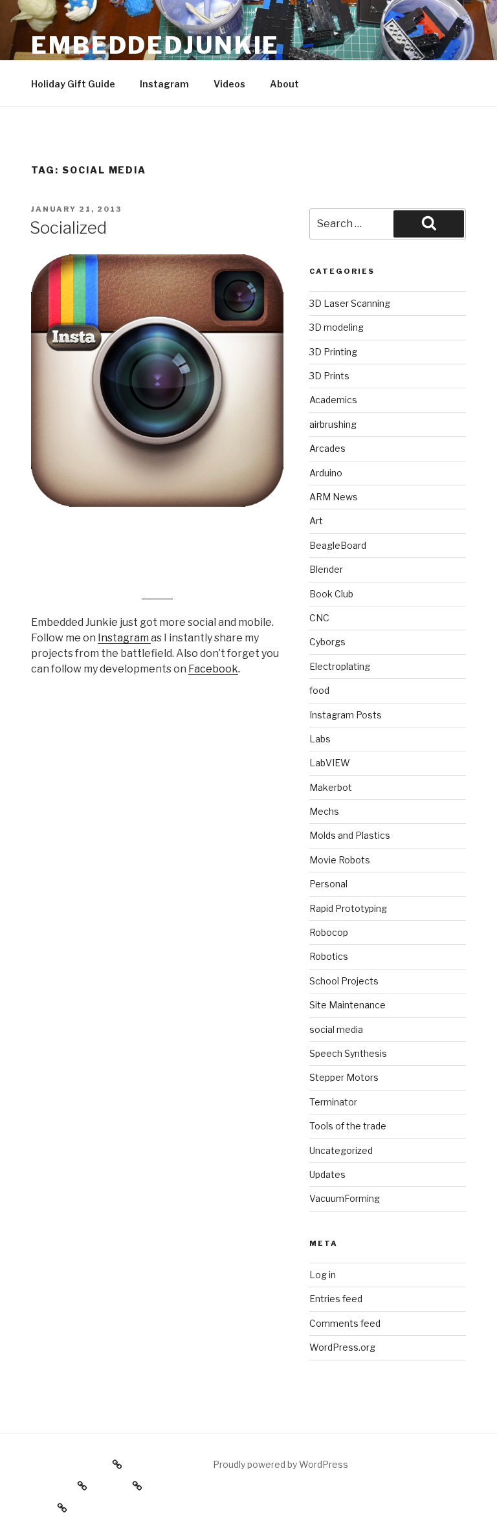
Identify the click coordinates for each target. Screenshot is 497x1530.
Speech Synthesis (348, 1053)
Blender (326, 569)
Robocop (328, 932)
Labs (320, 738)
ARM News (333, 496)
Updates (327, 1174)
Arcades (327, 448)
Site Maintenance (347, 1004)
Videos (229, 83)
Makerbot (330, 787)
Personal (328, 883)
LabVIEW (329, 762)
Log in (322, 1274)
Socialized (68, 227)
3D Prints (329, 375)
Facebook (213, 669)
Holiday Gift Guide (73, 83)
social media (336, 1029)
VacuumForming (344, 1198)
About (284, 83)
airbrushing (333, 424)
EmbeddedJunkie (155, 45)
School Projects (344, 980)
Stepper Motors (344, 1077)
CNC (319, 617)
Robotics (328, 956)
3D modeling (336, 327)
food (319, 690)
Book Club (331, 593)
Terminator (333, 1101)
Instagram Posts (345, 714)
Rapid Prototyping (348, 908)
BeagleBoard (337, 545)
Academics (333, 399)
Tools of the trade (347, 1125)
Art (316, 520)
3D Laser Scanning (349, 303)
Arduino (325, 472)
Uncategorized (341, 1150)
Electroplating (339, 666)
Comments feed (345, 1323)
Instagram (164, 83)
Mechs (324, 811)
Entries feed (335, 1298)
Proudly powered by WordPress (280, 1464)
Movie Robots (339, 859)
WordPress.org (342, 1347)
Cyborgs (327, 641)
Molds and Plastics (349, 835)
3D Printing (333, 351)
